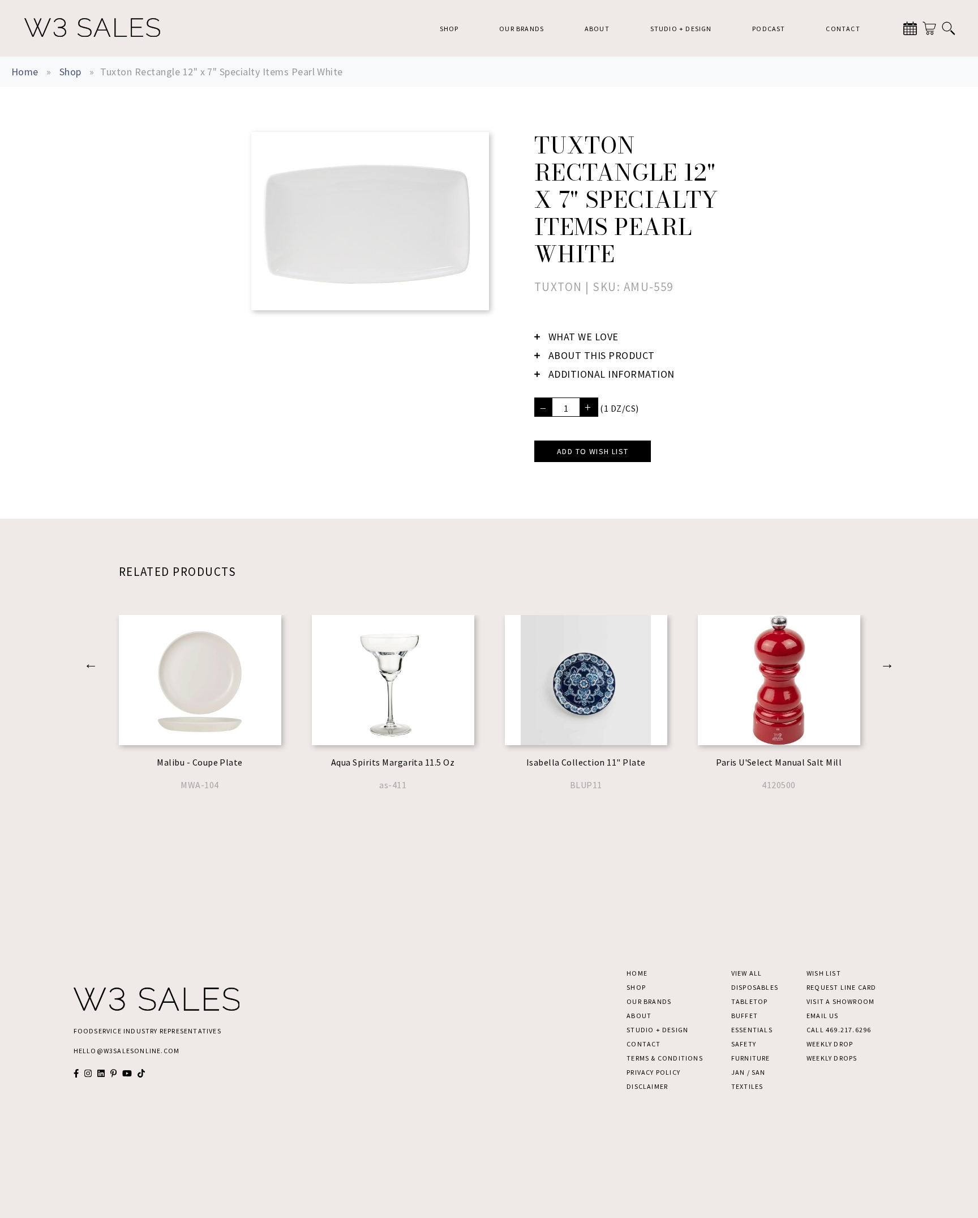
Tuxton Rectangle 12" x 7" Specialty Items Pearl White (221, 71)
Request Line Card (841, 987)
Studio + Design (681, 28)
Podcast (768, 28)
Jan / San (748, 1072)
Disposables (754, 987)
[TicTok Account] (141, 1073)
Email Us (823, 1015)
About (597, 28)
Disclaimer (647, 1086)
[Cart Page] (929, 28)
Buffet (744, 1015)
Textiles (747, 1086)
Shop (449, 28)
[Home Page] (92, 28)
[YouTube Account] (127, 1073)
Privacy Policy (653, 1072)
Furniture (750, 1058)
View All (746, 973)
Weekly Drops (832, 1058)
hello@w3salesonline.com (127, 1050)
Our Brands (521, 28)
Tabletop (749, 1001)
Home (24, 71)
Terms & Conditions (665, 1058)
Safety (743, 1044)
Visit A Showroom (840, 1001)
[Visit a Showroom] (910, 28)
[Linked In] (101, 1073)
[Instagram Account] (88, 1073)
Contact (843, 28)
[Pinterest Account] (113, 1073)
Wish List (824, 973)
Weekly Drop (830, 1044)
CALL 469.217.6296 (839, 1029)
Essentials (752, 1029)
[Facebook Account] (76, 1073)
